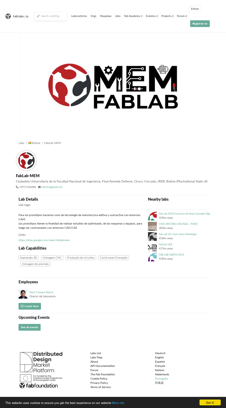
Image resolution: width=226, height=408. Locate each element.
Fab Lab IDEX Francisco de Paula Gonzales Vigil (184, 213)
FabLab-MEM (52, 143)
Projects (166, 16)
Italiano (159, 370)
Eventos (151, 16)
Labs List (95, 353)
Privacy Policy (99, 383)
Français (160, 366)
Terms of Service (100, 387)
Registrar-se (199, 23)
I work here (31, 306)
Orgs (93, 16)
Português (161, 378)
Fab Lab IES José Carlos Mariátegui (178, 234)
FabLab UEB (165, 244)
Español (160, 361)
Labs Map (96, 357)
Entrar (195, 8)
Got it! (210, 402)
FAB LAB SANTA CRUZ (171, 254)
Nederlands (162, 374)
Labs (21, 143)
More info (118, 402)
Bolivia (35, 143)
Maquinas (106, 16)
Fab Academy (132, 16)
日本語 (159, 383)
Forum (181, 16)
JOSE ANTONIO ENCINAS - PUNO (178, 224)
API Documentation (102, 366)
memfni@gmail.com (52, 187)
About (94, 361)
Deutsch (160, 353)
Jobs (118, 16)
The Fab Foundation (102, 374)
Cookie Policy (98, 378)
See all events (29, 327)
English (159, 357)
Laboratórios (79, 16)
